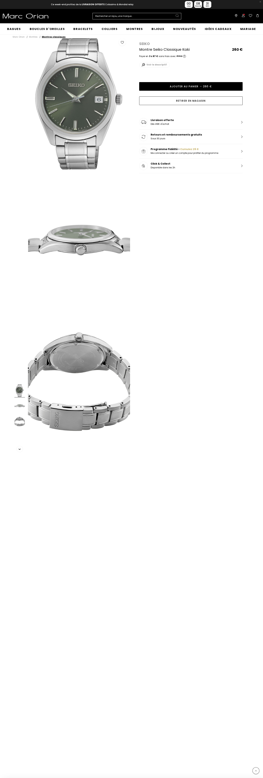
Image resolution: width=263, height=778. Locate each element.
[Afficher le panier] (256, 16)
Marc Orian (19, 36)
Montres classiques (53, 36)
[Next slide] (19, 449)
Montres (33, 36)
